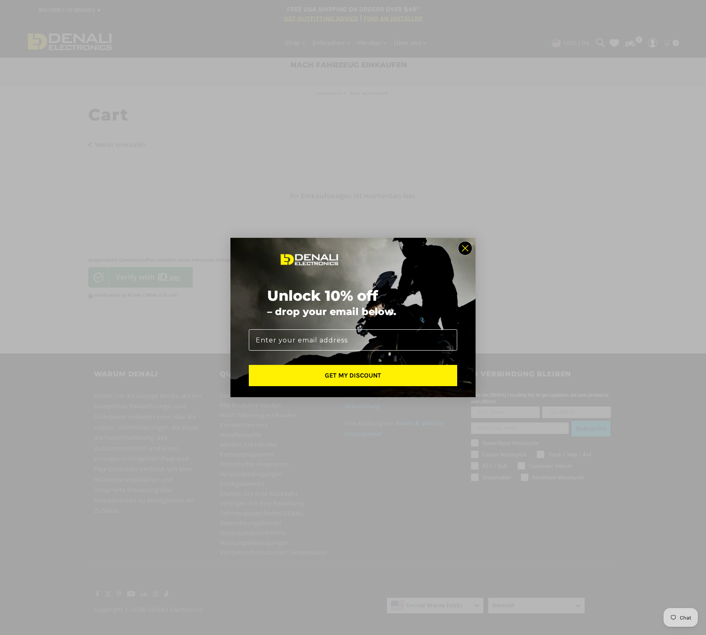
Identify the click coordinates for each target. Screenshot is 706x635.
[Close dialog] (465, 248)
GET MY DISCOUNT (353, 375)
